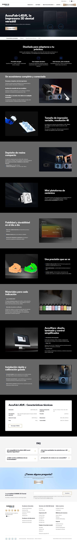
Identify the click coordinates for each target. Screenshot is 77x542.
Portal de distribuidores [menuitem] (60, 527)
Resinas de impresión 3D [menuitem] (44, 533)
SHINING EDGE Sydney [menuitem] (60, 518)
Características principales (12, 38)
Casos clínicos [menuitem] (59, 515)
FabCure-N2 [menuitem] (41, 529)
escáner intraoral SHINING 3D (15, 83)
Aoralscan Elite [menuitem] (25, 510)
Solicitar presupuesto (69, 4)
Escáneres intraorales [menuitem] (27, 506)
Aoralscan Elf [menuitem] (24, 515)
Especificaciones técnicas (31, 38)
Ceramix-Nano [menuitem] (42, 515)
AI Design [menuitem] (41, 508)
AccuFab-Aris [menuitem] (41, 517)
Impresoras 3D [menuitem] (42, 513)
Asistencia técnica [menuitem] (59, 523)
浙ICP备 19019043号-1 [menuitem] (38, 538)
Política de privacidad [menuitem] (30, 538)
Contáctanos (38, 482)
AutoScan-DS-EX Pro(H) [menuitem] (27, 520)
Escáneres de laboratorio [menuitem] (28, 518)
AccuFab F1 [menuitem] (41, 518)
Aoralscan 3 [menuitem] (24, 513)
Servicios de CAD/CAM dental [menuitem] (46, 506)
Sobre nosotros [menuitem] (60, 506)
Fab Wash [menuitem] (41, 527)
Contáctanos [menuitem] (58, 510)
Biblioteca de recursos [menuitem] (61, 513)
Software (22, 38)
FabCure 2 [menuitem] (41, 531)
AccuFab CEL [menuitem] (41, 520)
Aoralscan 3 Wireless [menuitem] (26, 512)
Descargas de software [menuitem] (60, 529)
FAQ (39, 38)
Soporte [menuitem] (58, 521)
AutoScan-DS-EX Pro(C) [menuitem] (27, 522)
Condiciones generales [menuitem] (22, 538)
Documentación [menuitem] (59, 525)
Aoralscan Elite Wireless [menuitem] (27, 508)
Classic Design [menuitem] (42, 510)
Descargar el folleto (11, 28)
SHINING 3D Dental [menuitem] (60, 508)
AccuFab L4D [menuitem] (41, 522)
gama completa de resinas (12, 301)
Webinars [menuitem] (57, 517)
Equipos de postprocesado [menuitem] (46, 525)
